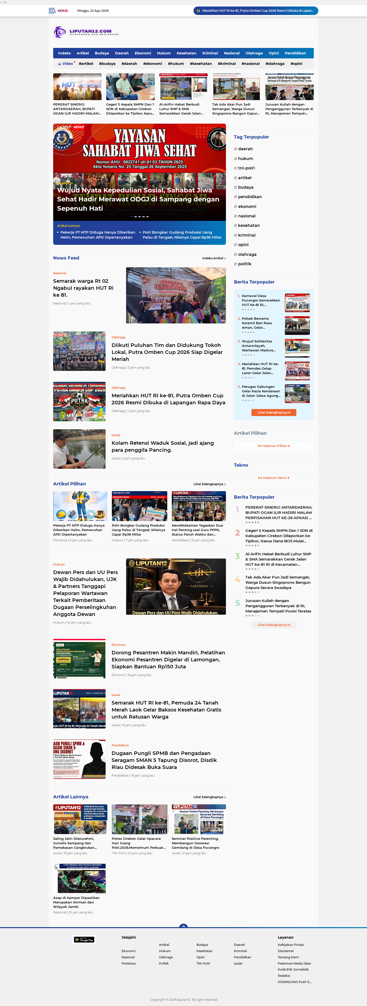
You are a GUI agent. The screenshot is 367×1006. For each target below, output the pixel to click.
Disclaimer (286, 951)
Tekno (241, 465)
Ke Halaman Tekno (272, 478)
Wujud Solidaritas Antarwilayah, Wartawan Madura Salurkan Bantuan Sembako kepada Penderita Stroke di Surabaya (258, 346)
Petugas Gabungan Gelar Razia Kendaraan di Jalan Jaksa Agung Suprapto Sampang (261, 391)
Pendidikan (295, 53)
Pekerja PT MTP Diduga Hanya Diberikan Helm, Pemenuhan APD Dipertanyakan (97, 235)
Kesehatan (186, 53)
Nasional (232, 53)
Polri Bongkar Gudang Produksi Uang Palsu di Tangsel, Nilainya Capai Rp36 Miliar (182, 235)
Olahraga (254, 53)
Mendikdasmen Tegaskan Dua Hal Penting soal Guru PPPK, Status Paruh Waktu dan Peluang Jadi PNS (197, 530)
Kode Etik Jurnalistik (293, 969)
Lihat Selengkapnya (208, 484)
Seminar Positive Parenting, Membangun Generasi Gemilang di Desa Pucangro (195, 843)
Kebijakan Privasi (291, 945)
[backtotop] (183, 928)
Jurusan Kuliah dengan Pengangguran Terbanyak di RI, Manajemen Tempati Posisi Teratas (289, 109)
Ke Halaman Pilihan (273, 446)
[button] (131, 216)
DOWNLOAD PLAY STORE (296, 982)
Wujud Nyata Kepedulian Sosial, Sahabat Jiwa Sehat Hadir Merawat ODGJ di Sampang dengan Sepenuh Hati (138, 199)
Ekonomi (143, 53)
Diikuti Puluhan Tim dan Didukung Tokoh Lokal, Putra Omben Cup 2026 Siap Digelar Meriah (167, 352)
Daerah (122, 53)
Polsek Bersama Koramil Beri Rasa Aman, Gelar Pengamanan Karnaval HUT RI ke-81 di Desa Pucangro (261, 323)
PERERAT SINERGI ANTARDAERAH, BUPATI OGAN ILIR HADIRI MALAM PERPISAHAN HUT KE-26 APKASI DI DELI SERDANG (76, 109)
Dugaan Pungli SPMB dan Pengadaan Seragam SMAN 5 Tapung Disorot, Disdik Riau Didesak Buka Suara (164, 760)
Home (63, 10)
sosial (238, 963)
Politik (244, 264)
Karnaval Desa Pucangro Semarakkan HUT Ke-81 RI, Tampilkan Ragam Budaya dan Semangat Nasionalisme (261, 300)
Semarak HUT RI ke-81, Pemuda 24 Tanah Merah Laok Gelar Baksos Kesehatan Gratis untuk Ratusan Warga (166, 710)
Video (67, 63)
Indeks (64, 53)
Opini (274, 53)
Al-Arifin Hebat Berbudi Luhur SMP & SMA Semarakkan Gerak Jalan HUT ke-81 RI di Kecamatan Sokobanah (182, 109)
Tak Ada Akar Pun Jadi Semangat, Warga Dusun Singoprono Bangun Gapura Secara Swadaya (235, 109)
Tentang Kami (288, 957)
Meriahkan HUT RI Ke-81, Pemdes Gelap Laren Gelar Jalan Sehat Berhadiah (260, 368)
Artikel (83, 53)
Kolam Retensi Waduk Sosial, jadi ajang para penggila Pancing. (249, 10)
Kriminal (210, 53)
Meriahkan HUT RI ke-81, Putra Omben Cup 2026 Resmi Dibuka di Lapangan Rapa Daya (168, 399)
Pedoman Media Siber (294, 963)
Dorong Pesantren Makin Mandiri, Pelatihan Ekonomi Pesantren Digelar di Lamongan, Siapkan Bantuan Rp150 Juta (168, 660)
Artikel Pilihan (250, 433)
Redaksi (284, 976)
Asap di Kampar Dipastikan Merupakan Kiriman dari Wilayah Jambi (76, 902)
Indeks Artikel (212, 258)
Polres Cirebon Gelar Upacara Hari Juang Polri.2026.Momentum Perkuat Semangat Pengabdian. (137, 843)
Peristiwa (129, 963)
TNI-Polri (246, 168)
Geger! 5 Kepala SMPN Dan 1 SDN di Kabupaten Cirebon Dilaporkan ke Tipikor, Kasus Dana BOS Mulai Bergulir (130, 109)
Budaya (102, 53)
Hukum (164, 53)
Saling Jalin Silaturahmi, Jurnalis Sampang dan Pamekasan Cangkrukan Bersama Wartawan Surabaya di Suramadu (78, 843)
